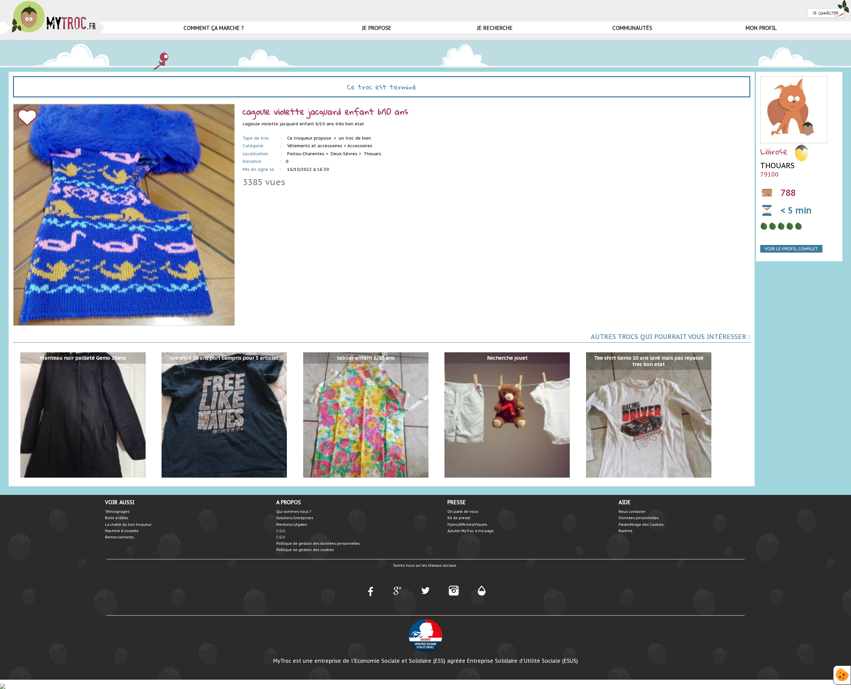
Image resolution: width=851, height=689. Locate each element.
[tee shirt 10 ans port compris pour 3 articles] (224, 414)
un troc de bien (355, 138)
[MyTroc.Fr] (54, 3)
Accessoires (359, 146)
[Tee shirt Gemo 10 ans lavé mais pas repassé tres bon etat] (648, 414)
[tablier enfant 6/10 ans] (365, 414)
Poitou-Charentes (305, 154)
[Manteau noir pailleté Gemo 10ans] (83, 414)
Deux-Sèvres (344, 154)
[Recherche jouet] (507, 414)
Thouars (372, 154)
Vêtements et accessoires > (316, 146)
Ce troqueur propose (309, 138)
